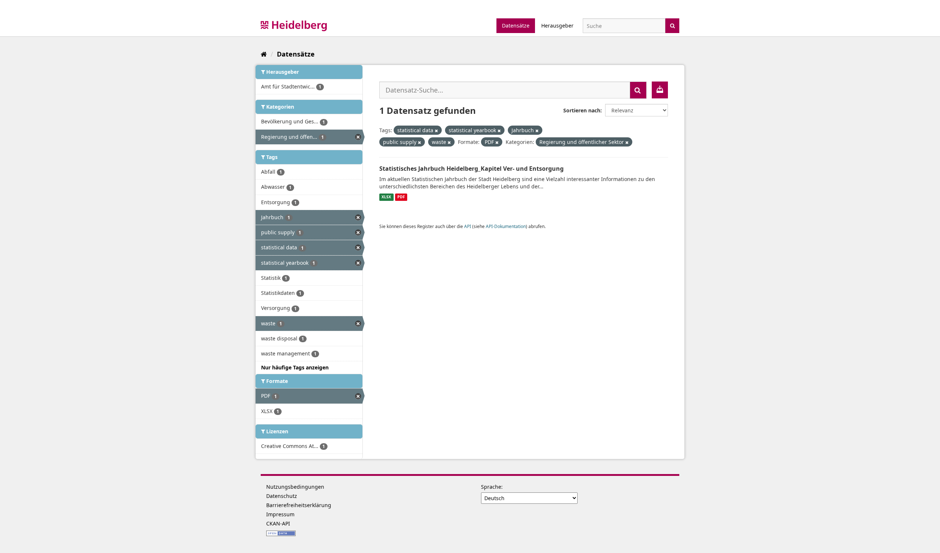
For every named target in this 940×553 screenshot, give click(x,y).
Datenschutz (281, 495)
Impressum (280, 514)
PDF (401, 197)
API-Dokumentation (506, 226)
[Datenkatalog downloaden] (660, 90)
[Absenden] (672, 25)
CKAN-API (278, 523)
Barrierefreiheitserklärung (298, 505)
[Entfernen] (436, 130)
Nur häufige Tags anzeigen (295, 367)
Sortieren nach (581, 110)
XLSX (386, 197)
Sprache (491, 486)
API (467, 226)
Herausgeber (557, 25)
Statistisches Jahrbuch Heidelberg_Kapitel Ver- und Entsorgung (471, 169)
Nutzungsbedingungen (295, 486)
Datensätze (515, 25)
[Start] (264, 54)
